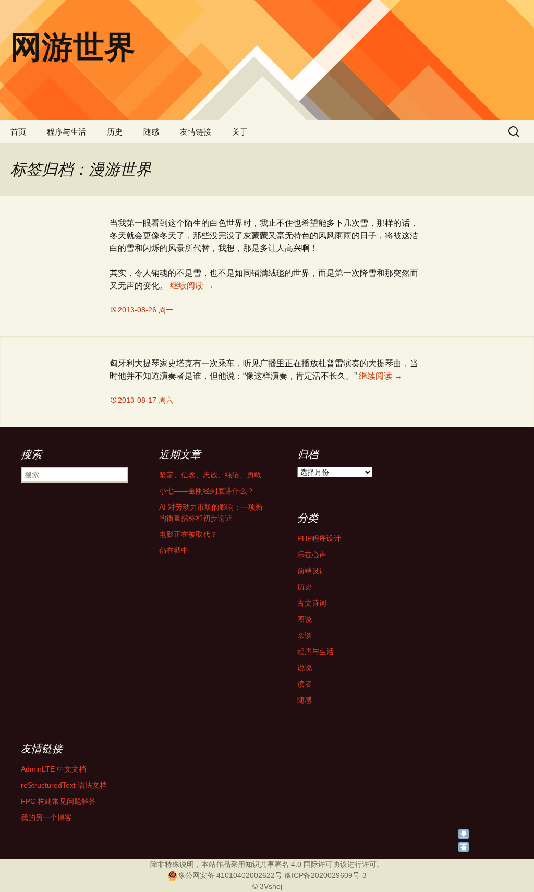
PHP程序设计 (319, 538)
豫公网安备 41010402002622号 (230, 875)
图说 (304, 619)
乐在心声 (311, 554)
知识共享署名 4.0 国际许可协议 (296, 864)
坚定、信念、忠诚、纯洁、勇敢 (210, 475)
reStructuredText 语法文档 (64, 785)
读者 (304, 684)
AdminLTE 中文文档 (53, 769)
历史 (115, 131)
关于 (240, 131)
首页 (18, 131)
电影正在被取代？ (188, 534)
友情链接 (195, 131)
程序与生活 (66, 131)
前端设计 (311, 570)
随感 (151, 131)
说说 (304, 668)
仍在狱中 (173, 550)
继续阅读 (192, 285)
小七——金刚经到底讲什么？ (206, 491)
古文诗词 (311, 603)
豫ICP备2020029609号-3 (325, 875)
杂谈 (304, 635)
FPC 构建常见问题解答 (58, 801)
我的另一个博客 (46, 817)
